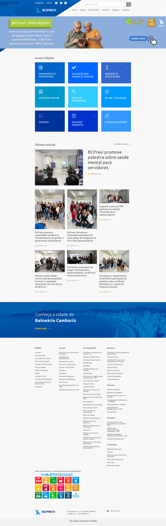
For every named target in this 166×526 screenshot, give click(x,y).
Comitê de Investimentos (43, 379)
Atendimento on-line (66, 361)
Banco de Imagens (113, 465)
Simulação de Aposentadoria (64, 357)
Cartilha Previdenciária (115, 364)
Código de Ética (88, 384)
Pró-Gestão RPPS (93, 10)
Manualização (88, 402)
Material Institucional (114, 449)
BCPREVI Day (87, 363)
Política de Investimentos (91, 418)
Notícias (110, 452)
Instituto (38, 352)
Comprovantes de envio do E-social (116, 396)
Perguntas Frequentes (66, 376)
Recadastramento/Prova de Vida (68, 386)
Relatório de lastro (113, 389)
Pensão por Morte (113, 370)
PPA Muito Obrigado (42, 361)
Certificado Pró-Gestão (91, 381)
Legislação (38, 386)
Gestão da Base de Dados (92, 394)
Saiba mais (41, 328)
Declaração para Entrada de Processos (68, 353)
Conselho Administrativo (43, 364)
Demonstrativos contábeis (116, 404)
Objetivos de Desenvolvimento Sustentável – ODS (113, 430)
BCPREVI (38, 348)
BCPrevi (74, 10)
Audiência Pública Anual (91, 357)
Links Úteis (111, 462)
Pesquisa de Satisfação (67, 379)
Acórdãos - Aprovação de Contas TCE (92, 353)
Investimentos (112, 412)
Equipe (37, 373)
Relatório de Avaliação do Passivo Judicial (92, 438)
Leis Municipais (40, 355)
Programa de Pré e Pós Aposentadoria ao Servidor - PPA (117, 423)
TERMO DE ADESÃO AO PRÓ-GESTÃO (91, 447)
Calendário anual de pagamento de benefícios (118, 353)
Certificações (87, 373)
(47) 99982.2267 (115, 511)
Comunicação (39, 3)
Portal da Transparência (67, 364)
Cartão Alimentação (114, 376)
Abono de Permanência (115, 373)
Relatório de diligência (115, 392)
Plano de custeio (89, 415)
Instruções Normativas (43, 358)
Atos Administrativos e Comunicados (43, 382)
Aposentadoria (112, 367)
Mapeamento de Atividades (92, 404)
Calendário (63, 373)
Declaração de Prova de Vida (69, 390)
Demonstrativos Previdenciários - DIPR (114, 408)
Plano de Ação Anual (90, 407)
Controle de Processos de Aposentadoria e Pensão (116, 360)
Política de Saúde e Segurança (89, 421)
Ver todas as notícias (121, 144)
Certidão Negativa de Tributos (90, 369)
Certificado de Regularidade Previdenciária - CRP (93, 377)
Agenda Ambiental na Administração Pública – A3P (117, 435)
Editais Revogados (41, 370)
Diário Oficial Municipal (115, 459)
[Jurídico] (83, 32)
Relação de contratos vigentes (90, 433)
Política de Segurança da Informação (91, 426)
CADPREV (86, 366)
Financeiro (115, 10)
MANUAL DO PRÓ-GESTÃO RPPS (92, 398)
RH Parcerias (63, 382)
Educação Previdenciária (115, 439)
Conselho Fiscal (40, 376)
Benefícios (105, 10)
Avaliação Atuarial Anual (91, 360)
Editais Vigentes (40, 367)
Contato (49, 3)
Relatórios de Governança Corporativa (92, 442)
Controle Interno (88, 387)
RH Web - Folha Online (66, 367)
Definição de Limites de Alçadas (91, 390)
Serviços (82, 10)
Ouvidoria (62, 370)
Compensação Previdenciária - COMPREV (117, 400)
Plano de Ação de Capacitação (89, 411)
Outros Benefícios (113, 379)
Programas (125, 10)
